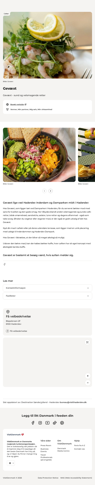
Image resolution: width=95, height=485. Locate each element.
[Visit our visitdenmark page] (47, 423)
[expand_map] (87, 342)
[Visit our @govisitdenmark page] (55, 423)
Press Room (46, 445)
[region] (47, 362)
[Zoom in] (88, 376)
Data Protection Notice (48, 478)
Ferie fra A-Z (79, 445)
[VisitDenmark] (15, 434)
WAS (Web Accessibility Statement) (76, 478)
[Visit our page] (40, 423)
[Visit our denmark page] (33, 423)
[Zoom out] (88, 383)
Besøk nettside (17, 104)
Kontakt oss (79, 449)
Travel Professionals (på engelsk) (46, 457)
